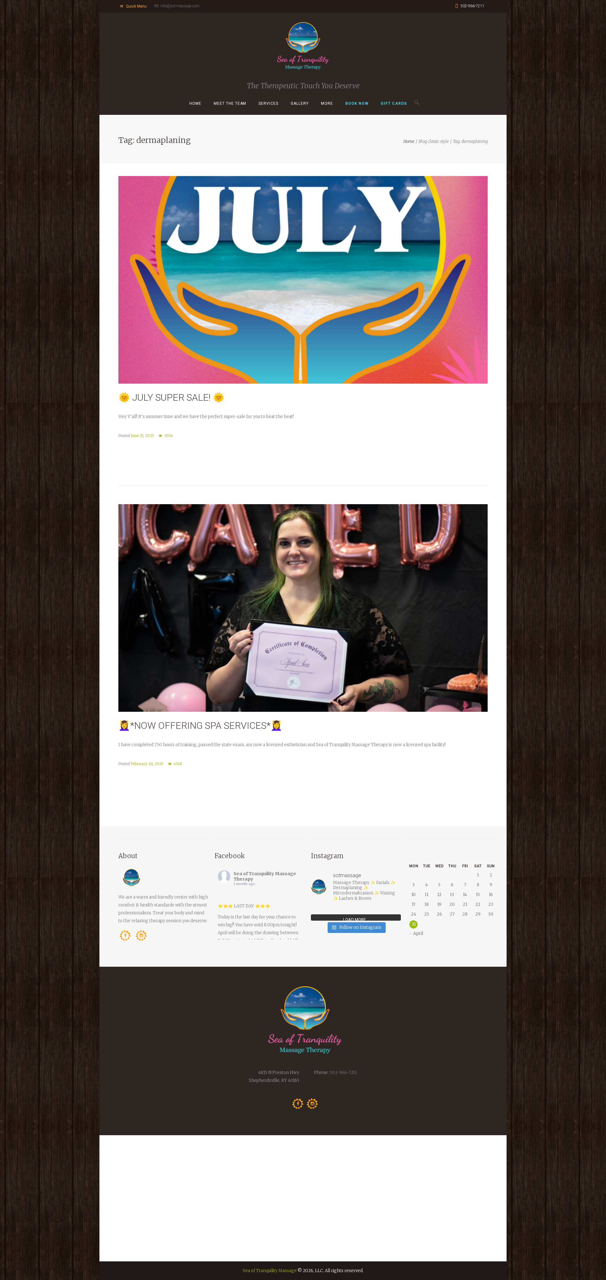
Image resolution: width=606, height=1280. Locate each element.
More (327, 103)
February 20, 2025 (147, 763)
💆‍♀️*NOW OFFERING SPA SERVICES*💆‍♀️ (200, 725)
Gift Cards (394, 103)
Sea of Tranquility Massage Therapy (265, 876)
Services (268, 103)
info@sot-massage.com (179, 6)
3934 (168, 435)
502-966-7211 (472, 6)
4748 (178, 763)
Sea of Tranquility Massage (270, 1270)
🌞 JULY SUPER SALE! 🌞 (171, 397)
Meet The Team (230, 103)
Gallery (300, 103)
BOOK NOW (357, 103)
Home (195, 103)
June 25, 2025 (142, 435)
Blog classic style (434, 141)
